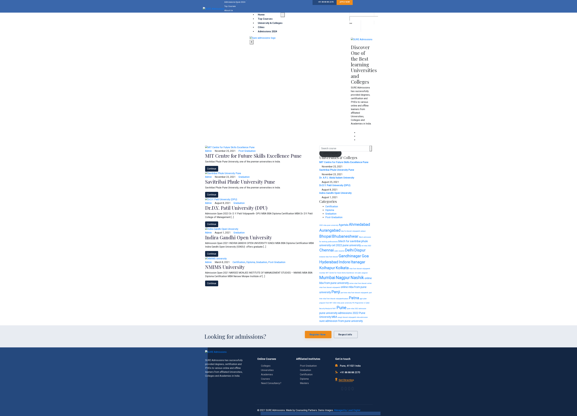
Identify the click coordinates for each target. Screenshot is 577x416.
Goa (365, 256)
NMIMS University (225, 267)
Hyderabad (328, 262)
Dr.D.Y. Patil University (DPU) (236, 207)
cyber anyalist (339, 251)
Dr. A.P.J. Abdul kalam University (336, 177)
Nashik (357, 277)
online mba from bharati (358, 283)
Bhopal (325, 236)
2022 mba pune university (328, 225)
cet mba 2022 (366, 246)
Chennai (326, 250)
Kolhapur (327, 268)
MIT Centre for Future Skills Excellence (340, 273)
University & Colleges (270, 23)
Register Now (318, 334)
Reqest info (345, 334)
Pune (341, 307)
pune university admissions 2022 (339, 313)
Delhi (349, 250)
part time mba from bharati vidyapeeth (354, 293)
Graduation (244, 176)
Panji (335, 292)
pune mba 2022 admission (356, 309)
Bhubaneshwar (345, 236)
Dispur (360, 250)
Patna (354, 298)
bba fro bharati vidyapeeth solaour (353, 231)
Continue (211, 168)
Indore (344, 262)
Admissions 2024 (267, 31)
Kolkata (342, 268)
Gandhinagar (350, 256)
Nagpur (343, 277)
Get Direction (346, 380)
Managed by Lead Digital (347, 410)
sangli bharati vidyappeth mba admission (353, 317)
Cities (261, 27)
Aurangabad (329, 230)
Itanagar (358, 262)
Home (261, 14)
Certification (239, 262)
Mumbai (327, 277)
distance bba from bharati (328, 257)
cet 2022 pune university (346, 245)
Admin (208, 151)
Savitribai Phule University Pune (240, 181)
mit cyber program (361, 273)
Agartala (343, 224)
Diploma (250, 262)
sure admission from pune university (341, 320)
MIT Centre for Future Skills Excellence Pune (253, 155)
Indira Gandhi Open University (238, 237)
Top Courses (265, 18)
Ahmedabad (359, 224)
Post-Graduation (247, 151)
